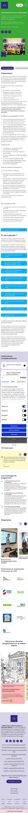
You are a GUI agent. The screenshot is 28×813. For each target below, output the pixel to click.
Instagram (7, 741)
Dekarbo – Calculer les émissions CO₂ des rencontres (14, 764)
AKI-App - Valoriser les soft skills (14, 758)
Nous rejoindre (14, 790)
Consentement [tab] (5, 381)
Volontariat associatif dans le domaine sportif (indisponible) (14, 294)
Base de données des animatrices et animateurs (14, 747)
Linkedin (10, 741)
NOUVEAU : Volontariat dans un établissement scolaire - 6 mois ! (13, 263)
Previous (13, 445)
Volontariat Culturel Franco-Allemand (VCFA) (14, 301)
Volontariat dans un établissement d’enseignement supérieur (13, 271)
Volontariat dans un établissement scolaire (13, 255)
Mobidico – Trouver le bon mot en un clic (14, 770)
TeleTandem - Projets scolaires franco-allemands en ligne (14, 750)
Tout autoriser (14, 426)
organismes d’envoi (12, 249)
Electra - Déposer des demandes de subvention (14, 745)
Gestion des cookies (24, 801)
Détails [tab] (13, 381)
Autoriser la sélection (14, 430)
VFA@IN (23, 241)
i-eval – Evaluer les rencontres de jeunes (14, 761)
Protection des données (9, 801)
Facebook (17, 741)
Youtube (14, 741)
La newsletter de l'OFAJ (14, 781)
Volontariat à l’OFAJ (10, 315)
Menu (20, 5)
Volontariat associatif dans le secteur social (14, 278)
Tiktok (21, 741)
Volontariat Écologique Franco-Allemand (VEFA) (15, 286)
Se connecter (25, 5)
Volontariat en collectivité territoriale (14, 309)
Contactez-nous (14, 793)
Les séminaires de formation (12, 229)
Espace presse (14, 788)
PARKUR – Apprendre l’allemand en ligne (14, 768)
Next (15, 445)
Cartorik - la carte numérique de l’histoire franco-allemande (14, 755)
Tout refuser (14, 434)
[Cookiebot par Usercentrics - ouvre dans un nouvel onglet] (20, 378)
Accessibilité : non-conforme (17, 801)
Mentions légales (3, 801)
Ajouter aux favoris (2, 31)
